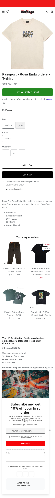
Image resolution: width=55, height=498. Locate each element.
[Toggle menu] (3, 11)
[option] (27, 43)
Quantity (6, 147)
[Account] (46, 11)
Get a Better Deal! (28, 92)
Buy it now (27, 175)
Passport (9, 110)
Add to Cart (27, 165)
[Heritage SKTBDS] (27, 12)
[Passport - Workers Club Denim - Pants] (14, 253)
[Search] (9, 11)
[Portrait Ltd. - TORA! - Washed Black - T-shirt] (41, 297)
